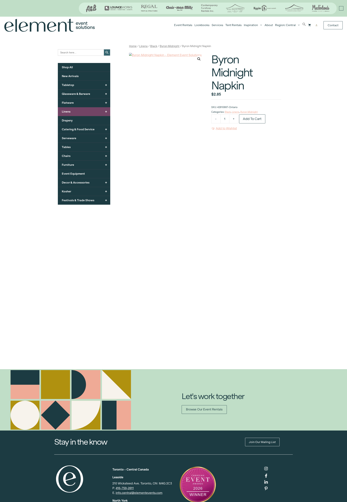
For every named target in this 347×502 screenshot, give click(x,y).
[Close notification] (341, 8)
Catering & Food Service (84, 129)
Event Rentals (183, 25)
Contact (333, 25)
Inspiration (251, 25)
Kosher (84, 191)
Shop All (67, 67)
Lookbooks (201, 25)
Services (217, 25)
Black (153, 46)
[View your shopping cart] (309, 25)
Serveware (84, 138)
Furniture (84, 165)
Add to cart (252, 119)
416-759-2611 (125, 488)
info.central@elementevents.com (139, 493)
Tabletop (84, 85)
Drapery (67, 120)
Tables (84, 147)
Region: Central (285, 25)
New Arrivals (70, 76)
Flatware (84, 103)
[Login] (316, 25)
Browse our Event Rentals (204, 409)
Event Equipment (73, 173)
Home (133, 46)
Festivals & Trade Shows (84, 200)
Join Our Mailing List (262, 442)
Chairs (84, 156)
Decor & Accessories (84, 182)
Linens (143, 46)
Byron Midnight (169, 46)
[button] (304, 25)
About (269, 25)
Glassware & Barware (84, 94)
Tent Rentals (233, 25)
